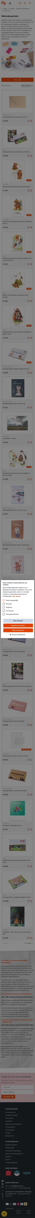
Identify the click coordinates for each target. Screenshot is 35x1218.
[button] (17, 634)
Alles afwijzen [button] (18, 621)
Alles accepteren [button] (18, 630)
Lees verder (16, 596)
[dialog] (17, 609)
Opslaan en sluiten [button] (18, 625)
